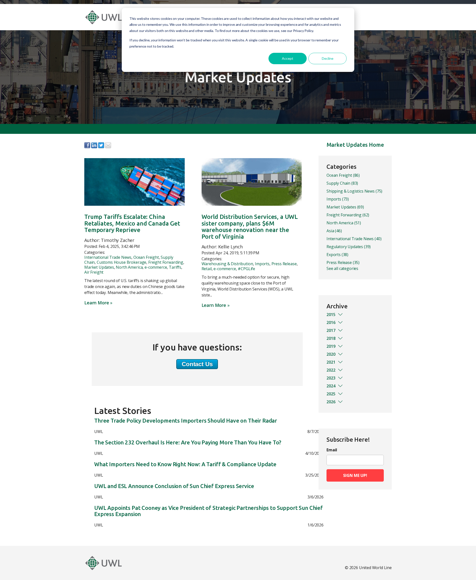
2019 (331, 346)
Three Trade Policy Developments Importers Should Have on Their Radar (185, 421)
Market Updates (99, 267)
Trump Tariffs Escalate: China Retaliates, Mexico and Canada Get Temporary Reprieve (132, 223)
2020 (331, 354)
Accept (287, 58)
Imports (262, 263)
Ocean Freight (146, 257)
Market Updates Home (355, 145)
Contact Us (197, 364)
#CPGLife (246, 268)
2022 (331, 370)
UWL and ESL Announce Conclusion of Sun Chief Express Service (174, 486)
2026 (331, 402)
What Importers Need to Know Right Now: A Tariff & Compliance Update (185, 464)
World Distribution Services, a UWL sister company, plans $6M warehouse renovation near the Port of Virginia (250, 226)
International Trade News (107, 257)
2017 (331, 330)
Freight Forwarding (165, 262)
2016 (331, 322)
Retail (207, 268)
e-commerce (156, 267)
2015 (331, 314)
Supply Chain (342, 183)
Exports (337, 254)
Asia (334, 230)
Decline (327, 58)
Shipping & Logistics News (354, 191)
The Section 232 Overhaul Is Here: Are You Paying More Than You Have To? (187, 442)
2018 (331, 338)
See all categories (342, 268)
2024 (331, 386)
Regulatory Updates (349, 246)
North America (129, 267)
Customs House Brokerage (121, 262)
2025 (331, 394)
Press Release (284, 263)
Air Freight (93, 272)
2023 (331, 378)
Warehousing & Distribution (227, 263)
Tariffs (175, 267)
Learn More (96, 303)
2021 (331, 362)
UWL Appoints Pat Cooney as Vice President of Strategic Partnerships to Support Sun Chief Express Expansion (208, 511)
